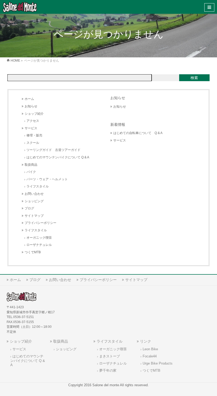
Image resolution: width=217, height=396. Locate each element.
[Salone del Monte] (20, 6)
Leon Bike (150, 349)
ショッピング (34, 201)
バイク (31, 172)
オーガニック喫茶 (39, 238)
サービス (31, 128)
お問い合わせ (34, 194)
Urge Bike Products (158, 363)
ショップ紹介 (34, 114)
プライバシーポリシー (40, 223)
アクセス (32, 121)
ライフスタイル (37, 186)
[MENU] (209, 7)
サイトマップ (34, 216)
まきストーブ (109, 356)
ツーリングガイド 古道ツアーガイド (53, 150)
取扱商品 (31, 165)
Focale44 (150, 356)
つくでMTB (33, 252)
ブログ (29, 208)
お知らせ (31, 106)
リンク (145, 341)
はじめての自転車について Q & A (137, 133)
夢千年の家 (107, 370)
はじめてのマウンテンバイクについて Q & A (57, 157)
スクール (32, 143)
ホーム (29, 99)
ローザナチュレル (39, 245)
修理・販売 (34, 135)
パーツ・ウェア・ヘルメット (47, 179)
